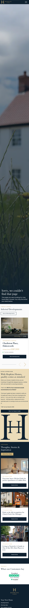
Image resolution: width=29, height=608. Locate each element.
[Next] (25, 364)
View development (14, 356)
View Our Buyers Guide (14, 411)
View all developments (9, 313)
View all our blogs (7, 454)
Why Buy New (4, 605)
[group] (14, 328)
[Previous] (20, 364)
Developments (5, 603)
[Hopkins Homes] (6, 2)
